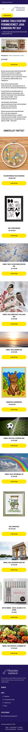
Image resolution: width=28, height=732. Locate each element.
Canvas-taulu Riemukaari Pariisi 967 (14, 562)
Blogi (5, 706)
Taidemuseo (7, 702)
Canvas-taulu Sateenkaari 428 (14, 474)
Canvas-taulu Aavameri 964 (14, 350)
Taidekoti (6, 696)
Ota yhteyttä (13, 727)
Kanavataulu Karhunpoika (14, 402)
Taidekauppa (7, 15)
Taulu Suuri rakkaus (14, 228)
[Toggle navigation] (3, 8)
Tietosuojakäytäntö (10, 729)
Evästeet (20, 727)
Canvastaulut (15, 55)
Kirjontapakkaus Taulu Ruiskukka (14, 176)
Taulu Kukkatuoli (14, 526)
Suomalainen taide (9, 699)
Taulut (22, 55)
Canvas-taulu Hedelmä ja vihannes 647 (14, 646)
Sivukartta (20, 729)
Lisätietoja (14, 64)
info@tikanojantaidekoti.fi (7, 2)
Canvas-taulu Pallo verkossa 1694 (14, 438)
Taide (9, 55)
